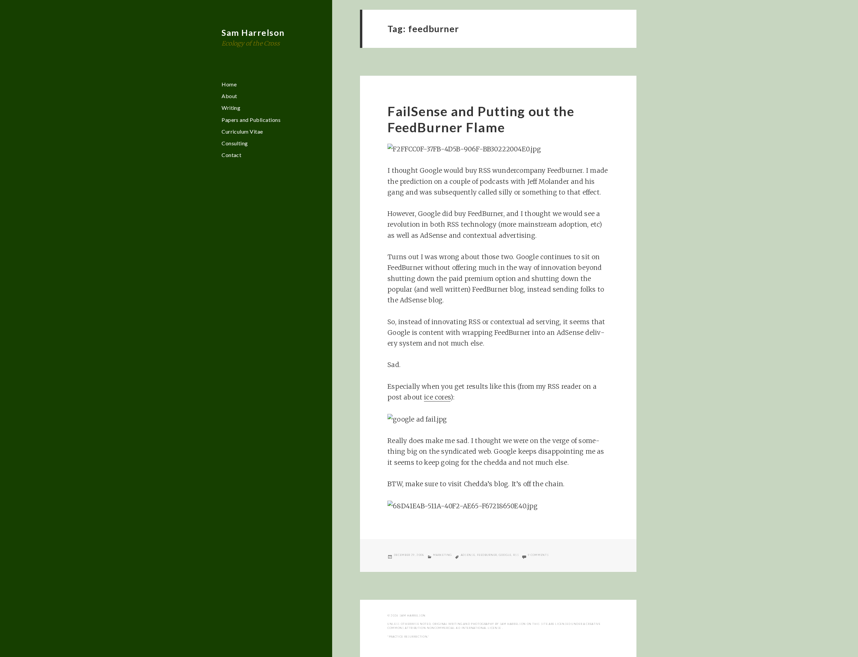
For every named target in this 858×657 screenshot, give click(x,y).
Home (229, 84)
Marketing (442, 555)
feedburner (487, 555)
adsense (468, 555)
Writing (231, 107)
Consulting (235, 143)
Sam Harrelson (253, 32)
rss (516, 555)
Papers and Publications (251, 120)
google (505, 555)
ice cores (437, 397)
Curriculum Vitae (242, 131)
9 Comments (538, 555)
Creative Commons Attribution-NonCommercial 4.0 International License (493, 626)
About (229, 96)
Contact (231, 155)
